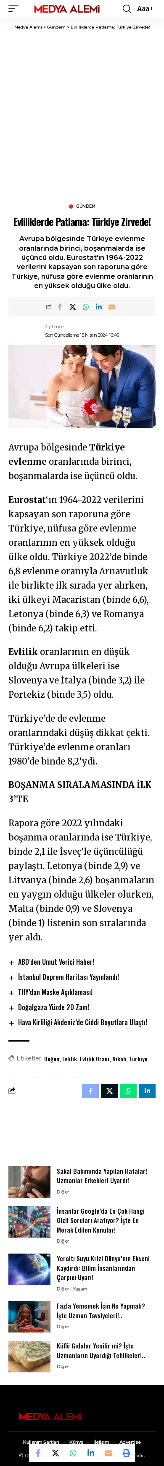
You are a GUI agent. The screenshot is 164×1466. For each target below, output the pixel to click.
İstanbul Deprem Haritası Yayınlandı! (68, 977)
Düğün (51, 1058)
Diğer (63, 1192)
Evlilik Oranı (94, 1058)
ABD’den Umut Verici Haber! (56, 962)
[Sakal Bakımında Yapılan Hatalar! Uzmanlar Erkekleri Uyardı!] (29, 1182)
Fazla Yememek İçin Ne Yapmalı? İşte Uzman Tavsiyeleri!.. (101, 1310)
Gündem (85, 206)
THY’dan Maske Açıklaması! (55, 992)
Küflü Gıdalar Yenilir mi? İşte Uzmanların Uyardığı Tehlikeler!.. (101, 1350)
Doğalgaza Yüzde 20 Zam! (53, 1007)
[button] (15, 9)
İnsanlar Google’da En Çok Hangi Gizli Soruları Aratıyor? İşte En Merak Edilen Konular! (101, 1220)
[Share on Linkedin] (99, 307)
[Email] (112, 307)
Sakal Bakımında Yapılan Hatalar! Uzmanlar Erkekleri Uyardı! (102, 1175)
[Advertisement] (82, 116)
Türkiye (138, 1058)
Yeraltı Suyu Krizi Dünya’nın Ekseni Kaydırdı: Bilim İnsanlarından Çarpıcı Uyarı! (103, 1268)
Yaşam (80, 1289)
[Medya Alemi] (67, 9)
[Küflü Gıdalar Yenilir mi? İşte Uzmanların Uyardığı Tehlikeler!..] (29, 1356)
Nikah (119, 1058)
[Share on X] (73, 307)
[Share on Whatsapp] (86, 307)
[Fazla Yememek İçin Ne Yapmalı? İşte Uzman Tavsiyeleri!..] (29, 1316)
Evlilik (69, 1058)
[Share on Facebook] (60, 307)
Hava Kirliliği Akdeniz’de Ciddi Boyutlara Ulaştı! (82, 1022)
